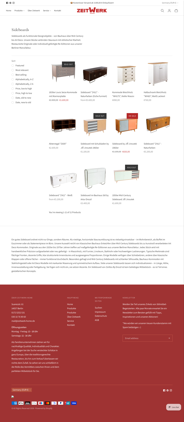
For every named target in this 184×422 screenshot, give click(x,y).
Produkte (19, 10)
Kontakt (57, 10)
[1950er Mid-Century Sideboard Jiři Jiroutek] (126, 176)
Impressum (100, 311)
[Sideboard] (95, 73)
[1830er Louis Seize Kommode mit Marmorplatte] (63, 73)
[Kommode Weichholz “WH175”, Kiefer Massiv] (126, 73)
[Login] (169, 10)
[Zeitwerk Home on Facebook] (7, 3)
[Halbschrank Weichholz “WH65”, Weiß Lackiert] (158, 73)
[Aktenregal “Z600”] (63, 124)
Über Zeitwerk (34, 10)
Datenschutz (101, 315)
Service (46, 10)
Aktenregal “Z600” (58, 143)
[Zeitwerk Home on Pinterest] (10, 3)
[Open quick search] (162, 10)
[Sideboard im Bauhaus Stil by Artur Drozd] (95, 176)
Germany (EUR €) (169, 2)
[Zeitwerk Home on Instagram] (14, 3)
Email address (131, 335)
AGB (97, 320)
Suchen (98, 307)
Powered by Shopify (43, 408)
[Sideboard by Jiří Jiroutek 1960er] (126, 124)
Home (8, 10)
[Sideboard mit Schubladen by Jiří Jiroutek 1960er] (95, 124)
